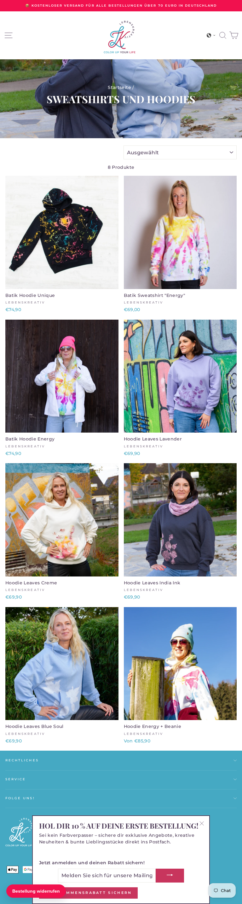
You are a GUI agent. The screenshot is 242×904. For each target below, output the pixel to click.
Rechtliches (22, 760)
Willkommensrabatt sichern (88, 892)
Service (15, 779)
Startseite (119, 87)
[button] (211, 35)
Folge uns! (20, 798)
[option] (121, 5)
